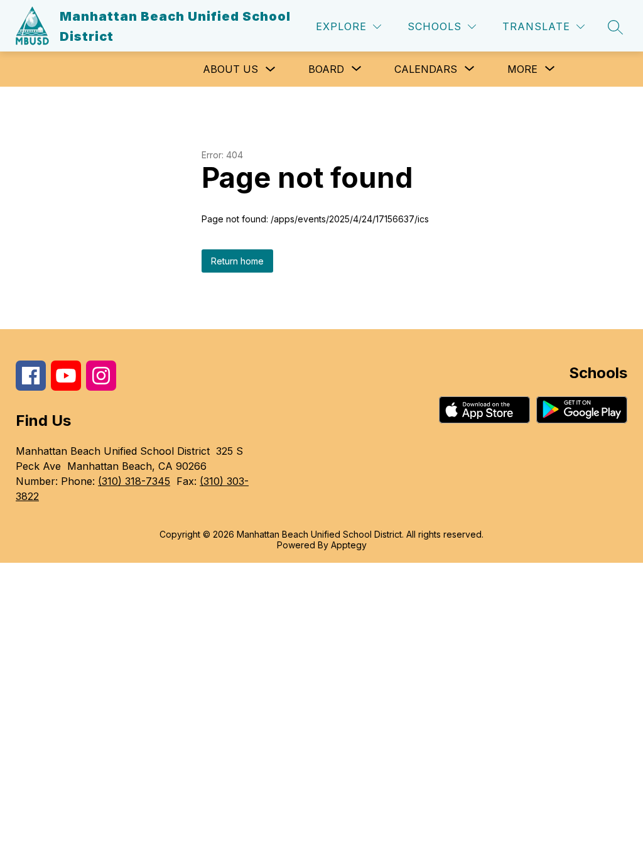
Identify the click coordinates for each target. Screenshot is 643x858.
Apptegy (349, 545)
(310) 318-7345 (134, 481)
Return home (237, 261)
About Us (230, 69)
